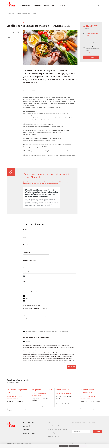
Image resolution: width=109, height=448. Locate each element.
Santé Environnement (66, 393)
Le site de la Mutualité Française (57, 426)
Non (27, 298)
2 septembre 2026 (63, 390)
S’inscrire (91, 57)
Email (25, 245)
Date (24, 268)
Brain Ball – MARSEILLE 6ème (90, 402)
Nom (25, 237)
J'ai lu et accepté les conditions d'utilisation (36, 337)
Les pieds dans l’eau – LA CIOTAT (40, 400)
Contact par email (89, 52)
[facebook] (9, 32)
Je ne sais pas (29, 301)
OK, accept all (63, 446)
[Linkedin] (13, 32)
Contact (86, 6)
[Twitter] (18, 32)
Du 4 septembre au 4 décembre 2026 (88, 391)
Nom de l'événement (30, 260)
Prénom (26, 229)
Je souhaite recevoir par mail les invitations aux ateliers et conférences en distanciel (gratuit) (47, 332)
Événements (11, 13)
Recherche (94, 6)
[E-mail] (9, 37)
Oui (26, 296)
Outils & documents (58, 6)
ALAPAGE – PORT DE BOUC (16, 402)
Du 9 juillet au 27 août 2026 (42, 390)
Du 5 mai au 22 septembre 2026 (17, 391)
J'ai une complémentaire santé (32, 292)
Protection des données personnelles (58, 429)
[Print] (13, 37)
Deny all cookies (73, 446)
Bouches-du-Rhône (16, 22)
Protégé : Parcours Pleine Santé (64, 398)
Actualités (37, 6)
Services (46, 6)
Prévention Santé (36, 395)
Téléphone (27, 252)
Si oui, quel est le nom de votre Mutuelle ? (35, 308)
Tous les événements (13, 382)
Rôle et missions (25, 6)
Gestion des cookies (53, 436)
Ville (25, 281)
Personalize (83, 446)
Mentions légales (52, 433)
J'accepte (28, 341)
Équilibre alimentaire (28, 22)
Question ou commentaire (30, 319)
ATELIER (8, 22)
